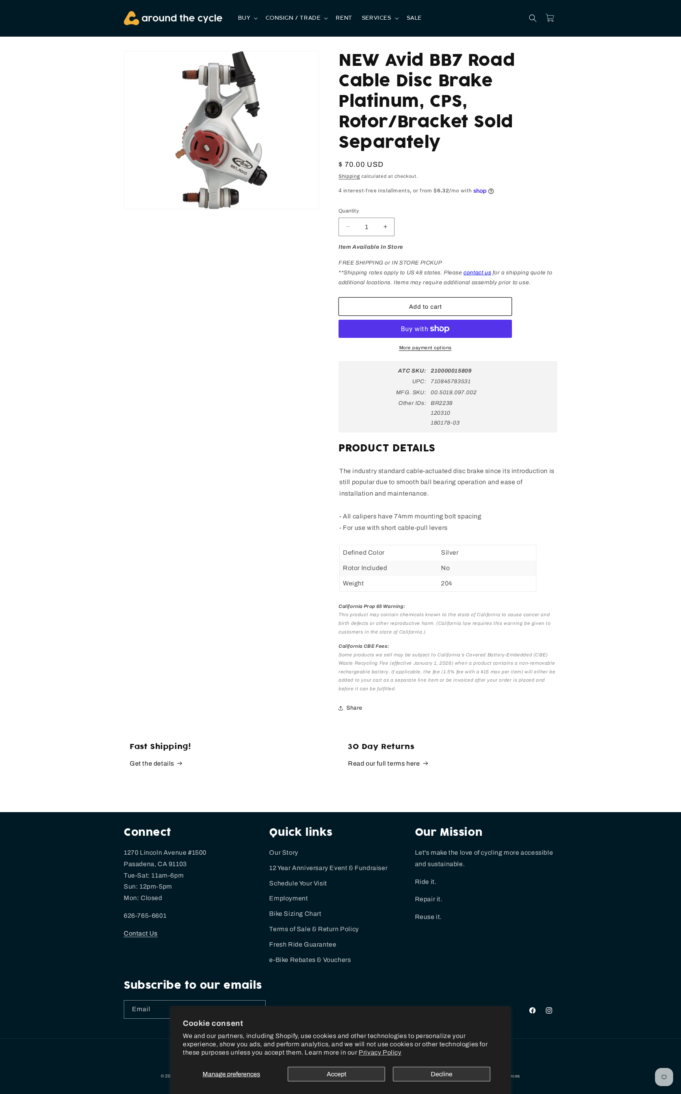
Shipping (349, 176)
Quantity (349, 211)
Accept (336, 1074)
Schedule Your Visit (298, 883)
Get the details (152, 763)
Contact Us (141, 933)
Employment (288, 898)
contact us (477, 273)
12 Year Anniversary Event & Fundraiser (328, 868)
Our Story (283, 852)
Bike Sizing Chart (295, 913)
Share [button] (354, 708)
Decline (441, 1074)
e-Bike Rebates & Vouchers (310, 959)
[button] (247, 18)
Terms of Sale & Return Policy (314, 929)
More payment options (425, 347)
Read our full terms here (384, 763)
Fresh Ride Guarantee (302, 944)
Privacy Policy (380, 1052)
